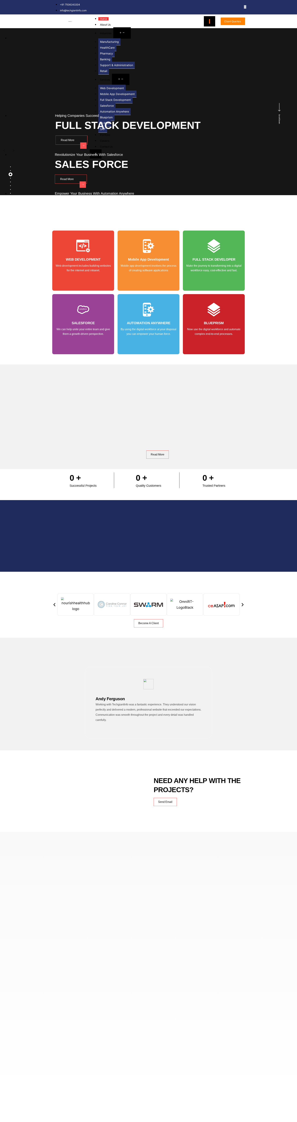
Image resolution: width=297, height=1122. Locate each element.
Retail (103, 71)
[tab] (10, 167)
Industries (106, 33)
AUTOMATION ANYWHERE (148, 323)
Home (103, 18)
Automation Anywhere (114, 111)
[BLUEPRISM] (214, 309)
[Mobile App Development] (148, 246)
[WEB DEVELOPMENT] (83, 246)
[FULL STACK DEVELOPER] (214, 246)
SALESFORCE (83, 323)
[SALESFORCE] (83, 309)
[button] (54, 604)
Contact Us (106, 146)
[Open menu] (122, 33)
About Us (105, 24)
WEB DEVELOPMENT (83, 259)
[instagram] (245, 7)
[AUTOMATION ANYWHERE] (148, 309)
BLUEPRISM (214, 323)
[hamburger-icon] (209, 21)
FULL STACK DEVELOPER (213, 259)
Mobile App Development (148, 259)
